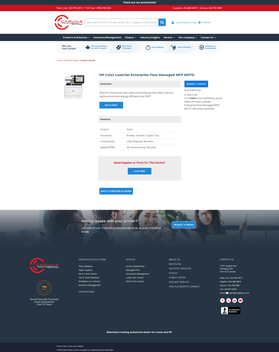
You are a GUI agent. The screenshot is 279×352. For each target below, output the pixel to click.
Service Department (135, 266)
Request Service (179, 282)
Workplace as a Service (89, 281)
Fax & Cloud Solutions (89, 277)
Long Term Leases (135, 277)
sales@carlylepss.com (238, 293)
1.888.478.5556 (103, 8)
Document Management (137, 273)
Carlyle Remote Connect (184, 286)
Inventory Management (90, 285)
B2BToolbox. (109, 350)
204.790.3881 (215, 8)
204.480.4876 (190, 8)
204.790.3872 (75, 8)
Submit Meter (177, 277)
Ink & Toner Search (88, 273)
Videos (173, 273)
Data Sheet (111, 105)
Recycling (175, 264)
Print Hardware (86, 266)
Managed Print (133, 270)
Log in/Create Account (186, 22)
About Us (174, 259)
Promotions (86, 292)
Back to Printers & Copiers (116, 191)
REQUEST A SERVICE (184, 224)
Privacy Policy (62, 346)
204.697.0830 (230, 289)
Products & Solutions (92, 259)
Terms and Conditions (75, 346)
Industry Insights (180, 268)
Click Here (139, 171)
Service (130, 259)
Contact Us (227, 259)
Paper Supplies (85, 270)
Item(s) (206, 22)
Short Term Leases (135, 281)
